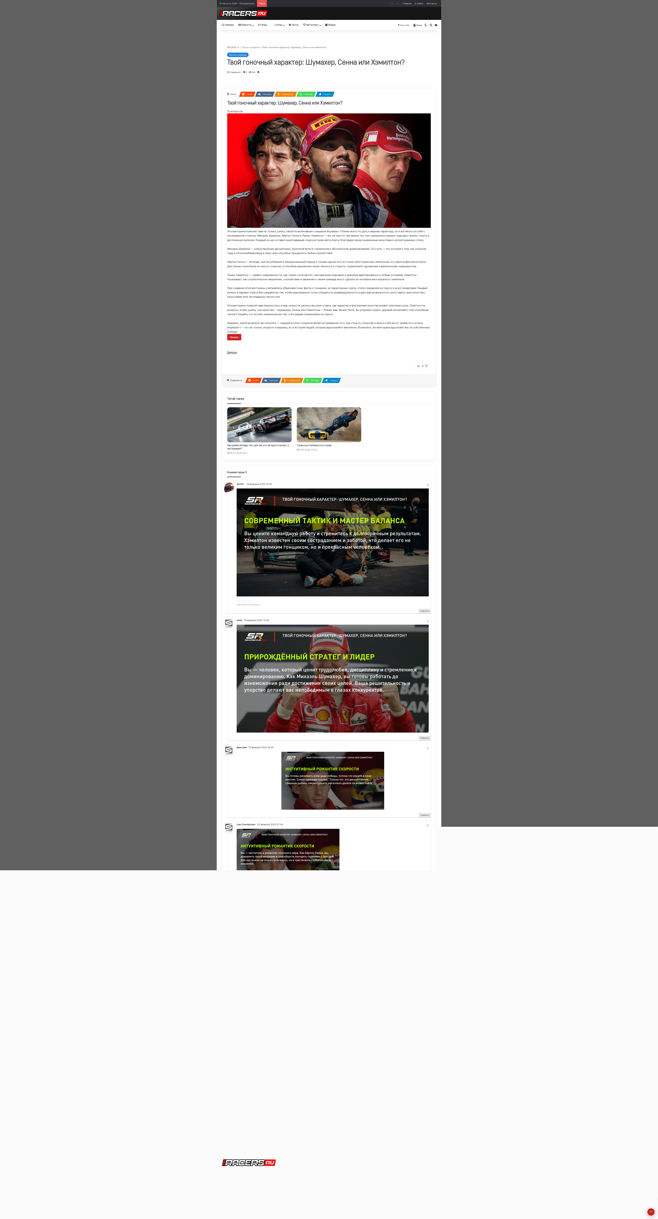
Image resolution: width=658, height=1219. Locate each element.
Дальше (232, 352)
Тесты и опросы (250, 47)
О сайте (419, 3)
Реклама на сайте (305, 1173)
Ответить (424, 611)
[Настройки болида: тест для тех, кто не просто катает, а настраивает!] (259, 424)
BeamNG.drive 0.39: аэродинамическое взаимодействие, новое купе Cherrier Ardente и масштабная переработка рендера (337, 3)
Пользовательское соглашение (313, 1184)
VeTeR (240, 484)
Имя (234, 1015)
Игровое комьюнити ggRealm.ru (329, 1132)
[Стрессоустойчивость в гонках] (329, 424)
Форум (332, 25)
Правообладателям (306, 1179)
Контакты (432, 3)
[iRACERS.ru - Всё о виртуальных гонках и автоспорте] (243, 13)
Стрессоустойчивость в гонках (314, 445)
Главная (407, 3)
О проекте (301, 1168)
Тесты (294, 25)
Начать (234, 337)
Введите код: (239, 1104)
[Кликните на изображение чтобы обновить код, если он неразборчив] (244, 1098)
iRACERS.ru (233, 47)
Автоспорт (312, 25)
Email (234, 1029)
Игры (264, 25)
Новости (246, 25)
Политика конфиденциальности (313, 1189)
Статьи (278, 25)
